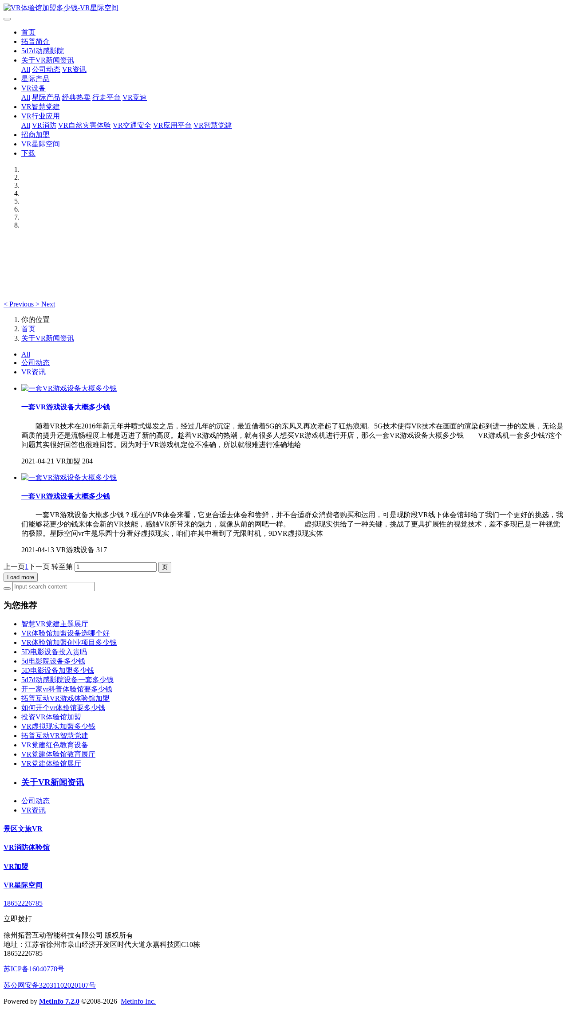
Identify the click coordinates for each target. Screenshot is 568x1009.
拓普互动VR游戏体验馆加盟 (65, 698)
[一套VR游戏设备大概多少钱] (69, 388)
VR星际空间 (40, 144)
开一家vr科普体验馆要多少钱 (66, 689)
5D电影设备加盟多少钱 (57, 670)
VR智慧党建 (40, 106)
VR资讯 (74, 69)
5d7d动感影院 (42, 51)
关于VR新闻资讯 (47, 60)
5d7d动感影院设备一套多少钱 (67, 679)
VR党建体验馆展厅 (51, 763)
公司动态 (46, 69)
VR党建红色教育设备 (54, 745)
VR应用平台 (172, 125)
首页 (28, 32)
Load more (20, 577)
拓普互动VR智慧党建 (54, 735)
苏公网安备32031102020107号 (50, 985)
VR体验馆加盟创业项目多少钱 (69, 642)
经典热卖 (76, 97)
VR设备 (33, 88)
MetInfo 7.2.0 (59, 1001)
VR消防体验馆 (27, 847)
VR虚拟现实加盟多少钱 (58, 726)
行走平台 (106, 97)
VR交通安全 (132, 125)
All (25, 69)
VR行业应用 (40, 116)
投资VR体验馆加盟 (51, 717)
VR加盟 (16, 866)
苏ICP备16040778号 (34, 969)
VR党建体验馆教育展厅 (58, 754)
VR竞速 (134, 97)
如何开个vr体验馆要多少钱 (63, 707)
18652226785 (23, 903)
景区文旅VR (23, 828)
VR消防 (44, 125)
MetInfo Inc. (138, 1001)
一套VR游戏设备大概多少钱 (65, 407)
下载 (28, 153)
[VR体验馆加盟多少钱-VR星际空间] (284, 8)
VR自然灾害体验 (84, 125)
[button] (20, 304)
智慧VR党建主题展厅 (54, 624)
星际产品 (35, 78)
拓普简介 (35, 41)
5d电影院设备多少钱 (53, 661)
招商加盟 (35, 134)
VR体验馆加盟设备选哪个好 (65, 633)
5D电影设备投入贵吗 (54, 652)
